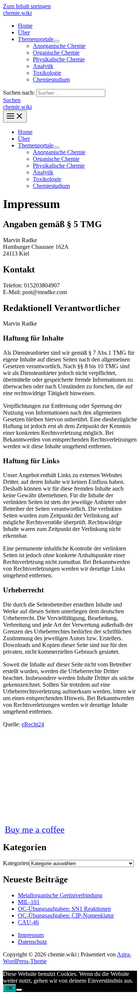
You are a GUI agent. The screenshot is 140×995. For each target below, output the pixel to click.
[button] (12, 100)
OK (9, 988)
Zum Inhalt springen (27, 6)
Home (25, 25)
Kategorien (16, 863)
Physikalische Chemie (59, 59)
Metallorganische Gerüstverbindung (60, 895)
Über (24, 32)
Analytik (43, 66)
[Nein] (19, 990)
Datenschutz (32, 941)
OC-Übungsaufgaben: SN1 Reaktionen (64, 909)
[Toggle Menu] (56, 41)
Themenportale (35, 39)
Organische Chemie (56, 52)
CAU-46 (28, 922)
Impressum (31, 935)
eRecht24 (33, 724)
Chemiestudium (51, 79)
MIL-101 (29, 902)
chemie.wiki (17, 13)
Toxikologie (47, 73)
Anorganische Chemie (59, 46)
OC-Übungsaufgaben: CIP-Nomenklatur (66, 915)
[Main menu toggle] (15, 116)
